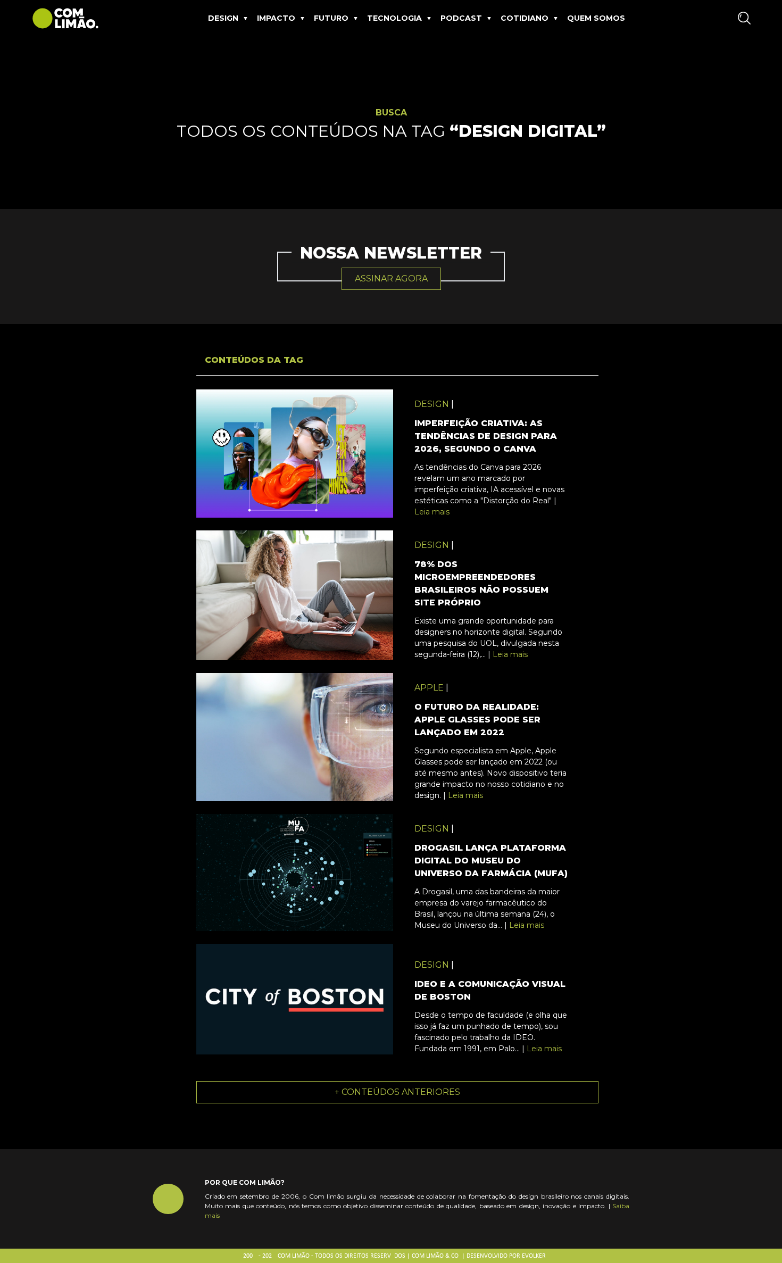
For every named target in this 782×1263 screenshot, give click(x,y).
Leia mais (432, 512)
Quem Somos (596, 18)
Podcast (461, 18)
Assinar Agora (391, 278)
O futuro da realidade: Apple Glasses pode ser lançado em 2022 (477, 719)
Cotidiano (524, 18)
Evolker (534, 1256)
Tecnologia (394, 18)
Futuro (331, 18)
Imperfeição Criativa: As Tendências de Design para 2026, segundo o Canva (485, 436)
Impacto (276, 18)
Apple (429, 688)
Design (223, 18)
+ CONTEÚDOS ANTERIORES (397, 1092)
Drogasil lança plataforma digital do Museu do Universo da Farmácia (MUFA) (491, 860)
